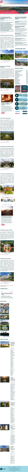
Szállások (11, 347)
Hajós (1, 313)
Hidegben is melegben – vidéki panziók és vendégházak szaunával (6, 104)
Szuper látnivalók (12, 383)
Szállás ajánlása (9, 468)
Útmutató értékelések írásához (11, 470)
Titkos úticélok (24, 54)
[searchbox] (14, 5)
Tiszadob (2, 335)
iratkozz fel (9, 285)
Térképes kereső (16, 7)
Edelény (2, 324)
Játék (10, 1)
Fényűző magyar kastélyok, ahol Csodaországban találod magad (13, 379)
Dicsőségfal (13, 1)
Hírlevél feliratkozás (18, 470)
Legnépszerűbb (12, 434)
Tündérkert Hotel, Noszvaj (11, 200)
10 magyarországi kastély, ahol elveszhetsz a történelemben (12, 403)
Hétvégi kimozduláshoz (3, 20)
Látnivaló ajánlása (19, 468)
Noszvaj (3, 176)
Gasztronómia (17, 79)
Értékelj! (10, 7)
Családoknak (21, 13)
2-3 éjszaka (18, 10)
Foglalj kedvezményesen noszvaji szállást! (7, 197)
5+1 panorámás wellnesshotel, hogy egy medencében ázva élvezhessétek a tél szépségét (7, 294)
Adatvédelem (12, 469)
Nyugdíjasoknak (24, 10)
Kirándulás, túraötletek (11, 432)
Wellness (16, 78)
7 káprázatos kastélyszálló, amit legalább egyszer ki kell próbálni (12, 344)
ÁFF (10, 469)
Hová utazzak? (12, 348)
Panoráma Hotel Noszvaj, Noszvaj (5, 200)
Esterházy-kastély (4, 231)
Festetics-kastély (6, 126)
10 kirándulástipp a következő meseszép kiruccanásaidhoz (6, 217)
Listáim (17, 1)
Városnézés (17, 77)
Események (17, 81)
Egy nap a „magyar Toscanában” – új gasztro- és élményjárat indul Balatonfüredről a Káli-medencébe (21, 64)
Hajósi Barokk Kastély (7, 150)
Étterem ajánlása (14, 468)
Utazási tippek (12, 348)
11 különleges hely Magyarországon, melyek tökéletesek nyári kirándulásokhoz (13, 426)
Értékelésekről (16, 469)
